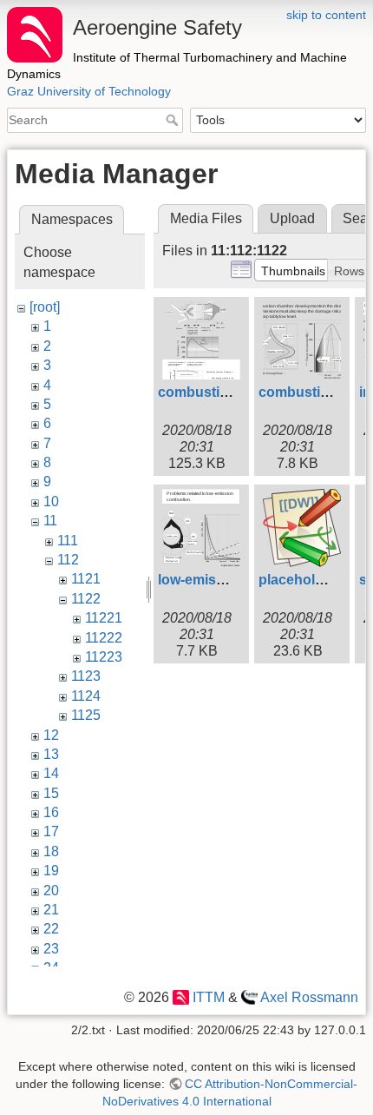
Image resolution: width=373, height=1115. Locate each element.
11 (50, 520)
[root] (44, 307)
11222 (103, 637)
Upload (292, 218)
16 (51, 812)
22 (51, 928)
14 (51, 773)
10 (51, 501)
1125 (86, 715)
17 (51, 831)
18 (51, 851)
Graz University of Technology (89, 91)
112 (68, 559)
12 (51, 735)
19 (51, 870)
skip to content (326, 15)
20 (51, 890)
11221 (103, 617)
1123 (86, 676)
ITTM (208, 997)
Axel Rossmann (309, 997)
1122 (86, 598)
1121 (86, 578)
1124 (86, 696)
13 (51, 754)
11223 (103, 657)
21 (51, 909)
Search (174, 120)
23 (51, 948)
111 (67, 540)
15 (51, 793)
